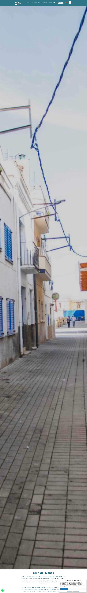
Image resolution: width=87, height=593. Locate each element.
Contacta (44, 2)
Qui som (28, 2)
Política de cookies (69, 591)
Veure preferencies (81, 588)
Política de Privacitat (76, 591)
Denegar (72, 588)
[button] (84, 580)
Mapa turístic (36, 2)
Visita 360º (52, 2)
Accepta (64, 588)
